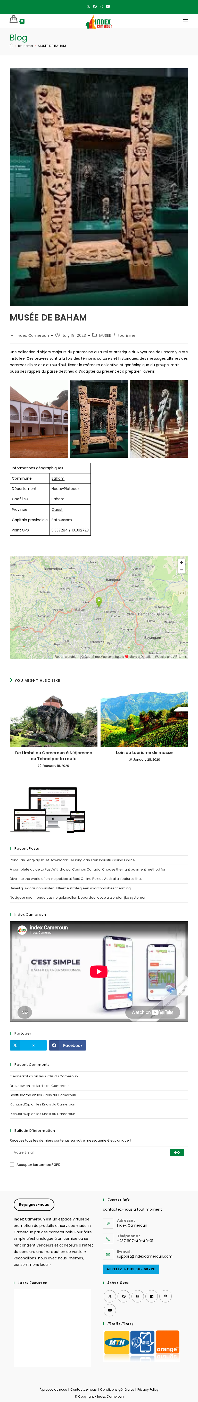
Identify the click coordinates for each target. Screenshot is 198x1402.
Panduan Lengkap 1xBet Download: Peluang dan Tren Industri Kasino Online (72, 860)
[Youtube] (108, 6)
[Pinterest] (165, 1296)
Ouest (57, 509)
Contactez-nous (83, 1389)
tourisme (127, 335)
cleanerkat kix (21, 1076)
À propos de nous (53, 1389)
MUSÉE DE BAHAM (52, 45)
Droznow (17, 1085)
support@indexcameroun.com (144, 1256)
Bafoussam (62, 519)
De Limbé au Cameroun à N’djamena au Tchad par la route (53, 755)
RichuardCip (20, 1104)
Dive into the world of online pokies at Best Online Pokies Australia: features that (76, 878)
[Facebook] (95, 6)
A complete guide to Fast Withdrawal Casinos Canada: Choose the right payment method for (88, 869)
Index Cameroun (33, 335)
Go (177, 1152)
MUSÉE (105, 335)
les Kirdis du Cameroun (58, 1076)
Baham (58, 478)
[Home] (11, 45)
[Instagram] (101, 6)
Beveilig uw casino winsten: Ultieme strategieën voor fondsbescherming (70, 888)
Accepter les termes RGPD (38, 1164)
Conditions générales (117, 1389)
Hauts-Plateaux (65, 488)
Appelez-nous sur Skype (131, 1269)
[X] (89, 6)
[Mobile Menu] (185, 21)
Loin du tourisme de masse (144, 753)
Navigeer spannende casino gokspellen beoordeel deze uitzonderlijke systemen (78, 897)
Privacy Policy (148, 1389)
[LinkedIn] (151, 1296)
